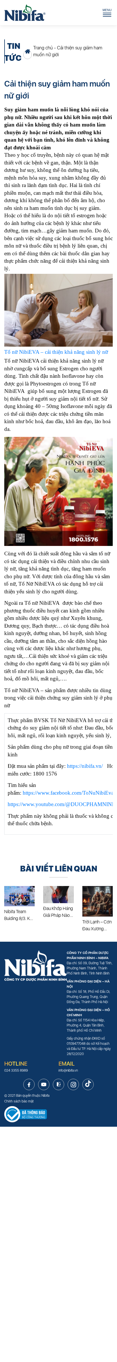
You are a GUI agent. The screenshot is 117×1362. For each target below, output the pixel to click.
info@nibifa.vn (68, 1070)
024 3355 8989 (16, 1070)
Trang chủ (43, 48)
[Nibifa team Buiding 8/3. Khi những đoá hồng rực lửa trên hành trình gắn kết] (19, 896)
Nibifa (45, 1096)
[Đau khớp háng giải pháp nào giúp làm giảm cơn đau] (58, 894)
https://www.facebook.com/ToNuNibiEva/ (69, 793)
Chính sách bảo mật (19, 1101)
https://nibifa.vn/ (85, 766)
